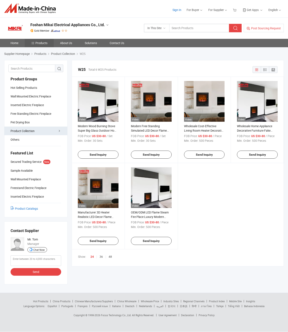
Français (82, 306)
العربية (159, 306)
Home (14, 43)
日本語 (183, 306)
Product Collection (23, 131)
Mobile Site (235, 301)
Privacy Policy (207, 315)
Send (36, 272)
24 (92, 256)
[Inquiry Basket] (235, 10)
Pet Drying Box (20, 122)
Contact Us (117, 43)
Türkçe (219, 306)
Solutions (91, 43)
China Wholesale (126, 301)
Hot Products (40, 301)
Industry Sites (171, 301)
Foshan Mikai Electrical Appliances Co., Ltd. (67, 25)
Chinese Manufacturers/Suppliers (94, 301)
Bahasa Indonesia (254, 306)
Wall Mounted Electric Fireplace (31, 96)
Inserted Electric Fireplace (27, 105)
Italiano (116, 306)
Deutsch (130, 306)
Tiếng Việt (234, 306)
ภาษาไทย (206, 306)
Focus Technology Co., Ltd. (116, 315)
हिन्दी (194, 306)
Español (52, 306)
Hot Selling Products (24, 88)
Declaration (187, 315)
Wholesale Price (150, 301)
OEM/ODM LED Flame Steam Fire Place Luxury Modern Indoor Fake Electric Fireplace (150, 216)
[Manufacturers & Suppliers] (31, 8)
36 (101, 257)
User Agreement (168, 315)
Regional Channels (194, 301)
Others (15, 140)
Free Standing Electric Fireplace (31, 114)
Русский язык (100, 306)
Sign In (176, 10)
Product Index (217, 301)
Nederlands (145, 306)
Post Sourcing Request (266, 28)
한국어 (171, 306)
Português (67, 306)
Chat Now (39, 249)
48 (110, 257)
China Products (61, 301)
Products (41, 43)
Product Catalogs (26, 208)
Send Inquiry (98, 154)
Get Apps (252, 10)
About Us (66, 43)
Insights (250, 301)
